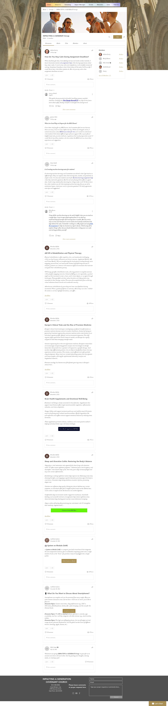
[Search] (109, 37)
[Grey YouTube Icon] (76, 693)
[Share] (92, 50)
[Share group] (124, 37)
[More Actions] (92, 94)
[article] (69, 79)
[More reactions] (52, 75)
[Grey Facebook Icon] (79, 693)
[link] (48, 43)
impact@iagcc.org (55, 687)
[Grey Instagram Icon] (73, 693)
